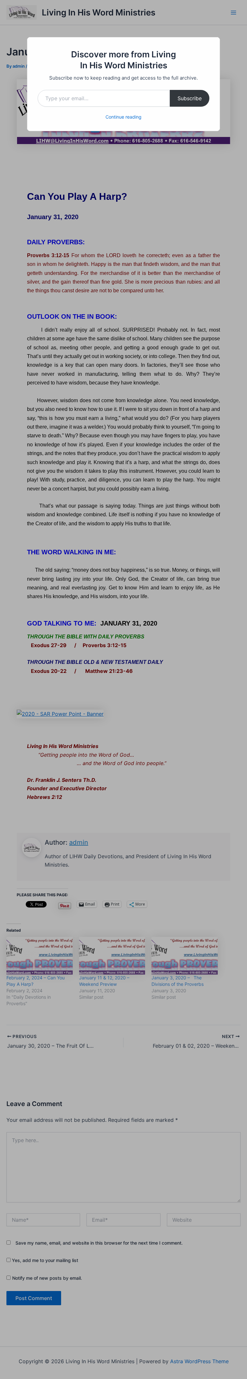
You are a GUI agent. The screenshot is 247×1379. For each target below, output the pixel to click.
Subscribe (190, 98)
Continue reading (123, 117)
